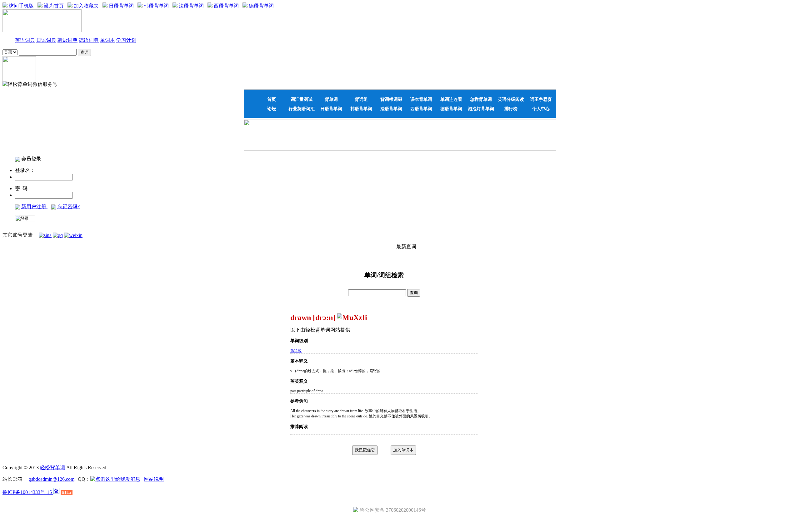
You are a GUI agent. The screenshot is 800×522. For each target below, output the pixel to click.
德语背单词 (261, 5)
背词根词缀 (391, 99)
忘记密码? (69, 206)
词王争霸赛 (541, 99)
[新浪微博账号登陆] (45, 235)
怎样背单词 (481, 99)
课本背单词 (421, 99)
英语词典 (25, 40)
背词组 (361, 99)
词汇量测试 (301, 99)
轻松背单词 (52, 467)
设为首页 (54, 5)
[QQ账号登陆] (58, 235)
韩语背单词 (156, 5)
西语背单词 (226, 5)
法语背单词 (191, 5)
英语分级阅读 (511, 99)
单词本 (107, 40)
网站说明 (154, 479)
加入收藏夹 (86, 5)
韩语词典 (68, 40)
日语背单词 (121, 5)
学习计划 (126, 40)
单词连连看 (451, 99)
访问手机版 (21, 5)
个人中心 (541, 108)
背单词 (331, 99)
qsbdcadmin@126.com (51, 479)
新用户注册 (34, 206)
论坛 (271, 108)
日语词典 (46, 40)
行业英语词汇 (301, 108)
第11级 (296, 350)
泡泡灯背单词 (481, 108)
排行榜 (511, 108)
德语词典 (89, 40)
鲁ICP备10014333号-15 (27, 492)
